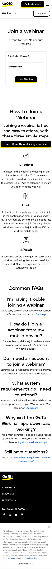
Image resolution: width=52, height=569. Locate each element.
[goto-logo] (26, 478)
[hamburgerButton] (47, 4)
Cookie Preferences (26, 564)
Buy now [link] (42, 13)
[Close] (49, 527)
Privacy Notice (12, 558)
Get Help (40, 314)
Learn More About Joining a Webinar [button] (26, 144)
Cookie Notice (31, 558)
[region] (26, 546)
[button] (9, 487)
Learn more (32, 407)
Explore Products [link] (32, 4)
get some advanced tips (33, 442)
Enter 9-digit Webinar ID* (19, 56)
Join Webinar (26, 79)
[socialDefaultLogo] (4, 515)
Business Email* (15, 67)
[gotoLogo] (7, 4)
